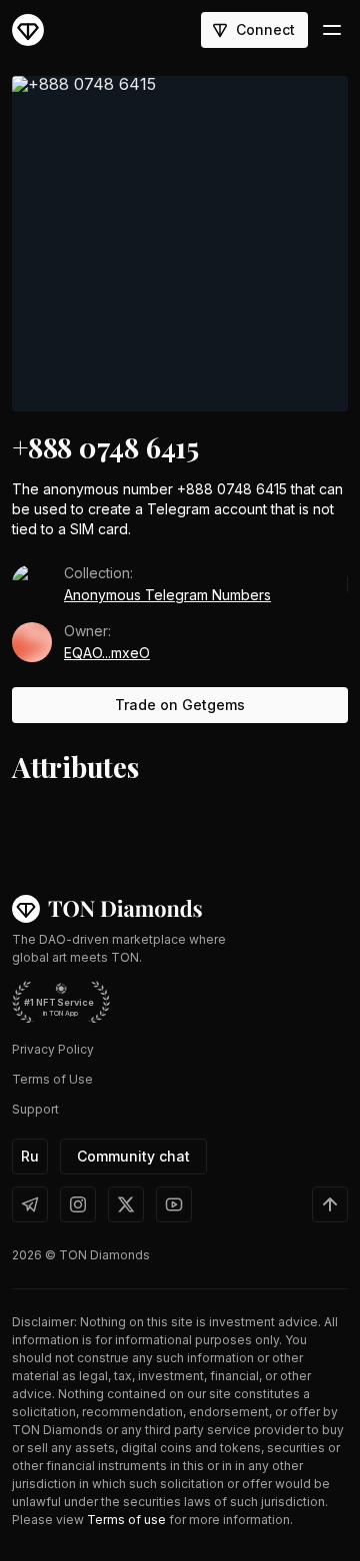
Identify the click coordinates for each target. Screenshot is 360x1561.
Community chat (133, 1156)
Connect (265, 29)
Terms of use (126, 1519)
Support (35, 1109)
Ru (30, 1156)
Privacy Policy (53, 1049)
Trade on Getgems (180, 704)
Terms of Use (52, 1079)
